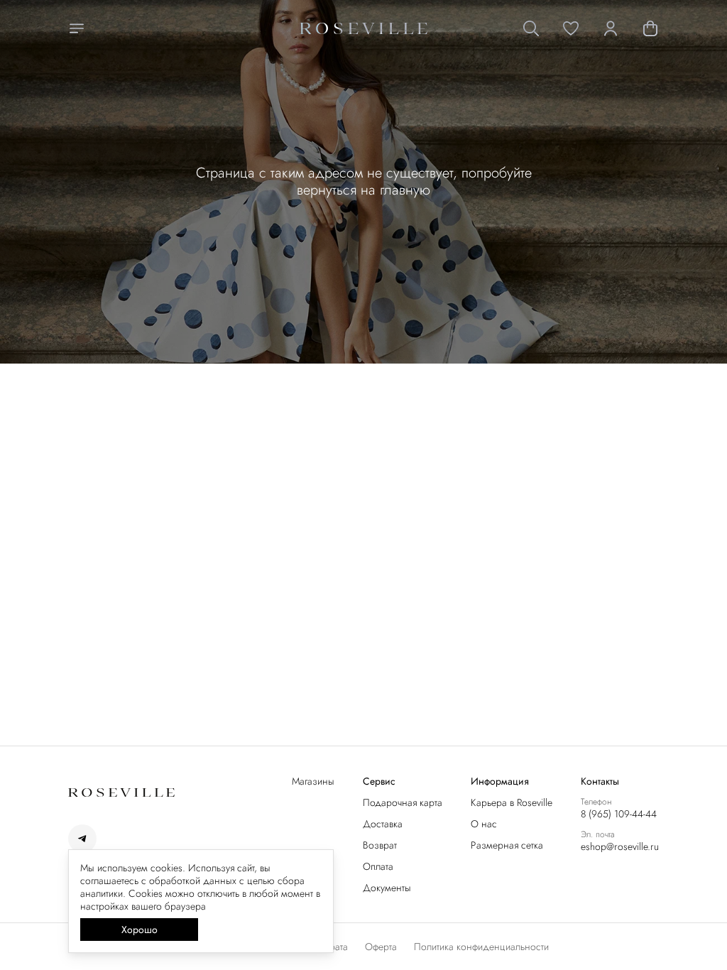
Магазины (313, 781)
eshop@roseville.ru (620, 846)
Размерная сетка (507, 845)
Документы (387, 887)
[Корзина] (650, 28)
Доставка (383, 823)
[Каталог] (76, 28)
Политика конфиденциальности (481, 946)
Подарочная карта (402, 802)
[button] (570, 28)
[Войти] (610, 28)
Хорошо (139, 929)
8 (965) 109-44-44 (619, 813)
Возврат (380, 845)
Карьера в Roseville (511, 802)
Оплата (378, 866)
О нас (484, 823)
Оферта (381, 946)
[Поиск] (531, 28)
